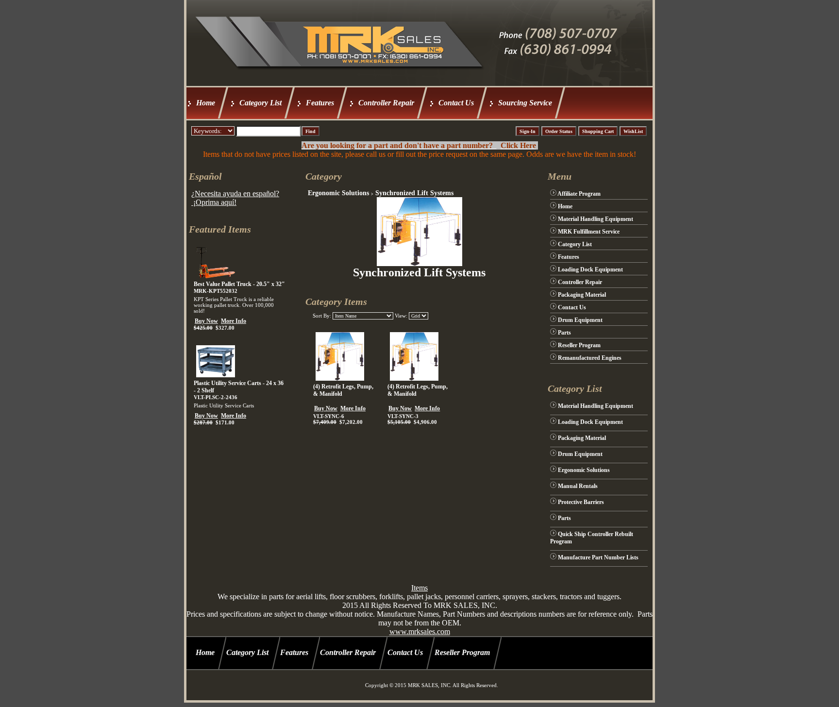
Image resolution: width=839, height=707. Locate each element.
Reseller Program (579, 345)
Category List (260, 103)
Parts (564, 332)
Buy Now (206, 321)
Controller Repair (386, 103)
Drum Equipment (580, 320)
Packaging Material (582, 294)
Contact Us (456, 103)
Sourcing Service (525, 103)
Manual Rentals (578, 486)
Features (320, 103)
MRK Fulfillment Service (589, 231)
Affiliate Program (579, 193)
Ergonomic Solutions (338, 193)
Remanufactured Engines (589, 357)
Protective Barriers (581, 502)
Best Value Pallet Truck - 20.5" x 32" (239, 284)
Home (205, 103)
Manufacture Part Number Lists (598, 557)
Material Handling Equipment (595, 219)
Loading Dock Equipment (590, 269)
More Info (233, 321)
